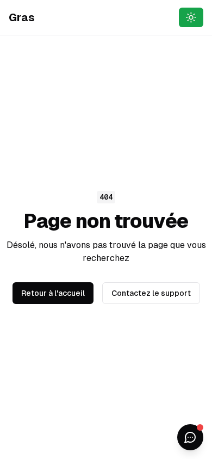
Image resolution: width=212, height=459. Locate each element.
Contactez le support (151, 293)
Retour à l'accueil (53, 293)
